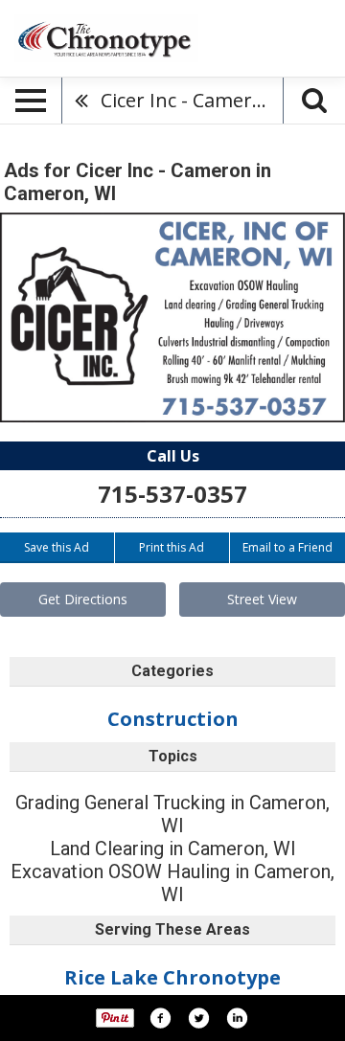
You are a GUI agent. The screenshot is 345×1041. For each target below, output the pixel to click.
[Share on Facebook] (160, 1018)
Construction (173, 719)
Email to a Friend (287, 547)
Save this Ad (56, 547)
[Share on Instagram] (236, 1018)
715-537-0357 (172, 493)
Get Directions (82, 599)
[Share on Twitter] (198, 1018)
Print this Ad (171, 547)
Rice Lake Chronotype (172, 977)
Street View (262, 599)
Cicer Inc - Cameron (188, 100)
